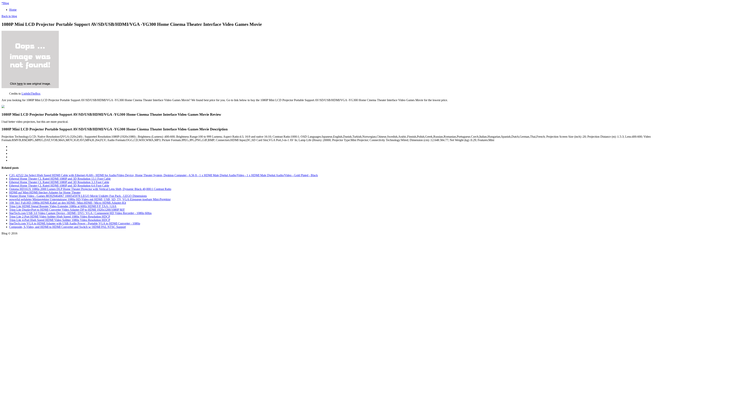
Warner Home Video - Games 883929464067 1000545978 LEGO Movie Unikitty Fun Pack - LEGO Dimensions (78, 196)
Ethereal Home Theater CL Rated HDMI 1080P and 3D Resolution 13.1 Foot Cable (60, 178)
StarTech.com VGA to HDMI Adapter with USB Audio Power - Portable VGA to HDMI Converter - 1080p (74, 223)
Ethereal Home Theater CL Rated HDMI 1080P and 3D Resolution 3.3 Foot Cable (59, 182)
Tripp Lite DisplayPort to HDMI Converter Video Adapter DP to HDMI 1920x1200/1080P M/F (67, 209)
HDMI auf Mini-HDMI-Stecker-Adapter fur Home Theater (45, 192)
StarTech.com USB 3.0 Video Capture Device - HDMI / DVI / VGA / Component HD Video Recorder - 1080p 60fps (80, 213)
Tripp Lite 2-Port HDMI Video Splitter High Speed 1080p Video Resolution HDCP (59, 216)
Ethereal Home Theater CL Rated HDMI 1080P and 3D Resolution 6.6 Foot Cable (59, 185)
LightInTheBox (31, 93)
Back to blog (9, 16)
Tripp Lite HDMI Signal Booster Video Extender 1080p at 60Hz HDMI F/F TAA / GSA (62, 206)
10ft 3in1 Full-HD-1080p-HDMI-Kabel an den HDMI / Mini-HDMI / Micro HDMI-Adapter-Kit (67, 202)
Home (13, 9)
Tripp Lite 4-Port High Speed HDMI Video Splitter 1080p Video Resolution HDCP (59, 220)
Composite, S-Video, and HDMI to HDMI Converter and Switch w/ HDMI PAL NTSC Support (67, 226)
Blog (5, 3)
